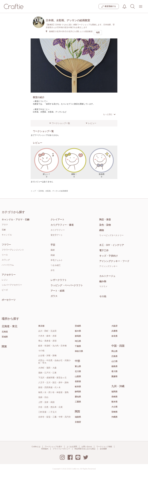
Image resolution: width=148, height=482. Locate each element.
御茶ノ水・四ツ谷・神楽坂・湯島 (53, 392)
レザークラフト (59, 280)
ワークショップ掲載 (104, 447)
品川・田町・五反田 (47, 331)
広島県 (114, 356)
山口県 (114, 361)
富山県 (78, 366)
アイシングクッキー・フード (114, 261)
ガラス (54, 296)
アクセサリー (9, 274)
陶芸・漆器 (105, 219)
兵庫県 (114, 331)
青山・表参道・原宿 (47, 341)
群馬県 (78, 336)
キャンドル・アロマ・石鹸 (15, 219)
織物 (101, 230)
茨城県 (78, 326)
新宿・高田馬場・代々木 (49, 387)
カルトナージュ (107, 276)
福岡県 (114, 391)
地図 (98, 32)
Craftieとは (36, 447)
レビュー (92, 123)
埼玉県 (78, 341)
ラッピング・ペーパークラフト (67, 285)
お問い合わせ (87, 447)
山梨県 (78, 376)
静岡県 (78, 391)
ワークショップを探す (53, 447)
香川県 (114, 371)
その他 (102, 296)
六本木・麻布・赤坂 (47, 336)
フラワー (6, 244)
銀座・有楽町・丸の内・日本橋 (52, 345)
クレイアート (57, 219)
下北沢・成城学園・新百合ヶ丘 (52, 377)
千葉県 (78, 346)
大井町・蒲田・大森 (47, 368)
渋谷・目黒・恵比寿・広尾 (50, 407)
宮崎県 (114, 412)
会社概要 (103, 449)
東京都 (41, 326)
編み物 (102, 281)
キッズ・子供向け (108, 256)
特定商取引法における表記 (85, 449)
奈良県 (114, 336)
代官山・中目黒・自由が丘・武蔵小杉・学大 (54, 361)
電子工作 (104, 250)
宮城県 (5, 337)
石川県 (78, 371)
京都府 (78, 422)
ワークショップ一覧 (61, 123)
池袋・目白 (43, 397)
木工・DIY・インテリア (111, 245)
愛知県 (78, 396)
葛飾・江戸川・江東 (47, 373)
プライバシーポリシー (61, 449)
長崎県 (114, 396)
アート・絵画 (57, 290)
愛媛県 (114, 376)
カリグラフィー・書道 (62, 225)
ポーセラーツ (9, 300)
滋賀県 (78, 417)
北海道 (5, 331)
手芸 (53, 245)
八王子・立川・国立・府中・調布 (53, 382)
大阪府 (114, 326)
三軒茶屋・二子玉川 (47, 412)
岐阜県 (78, 386)
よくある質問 (72, 447)
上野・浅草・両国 (46, 402)
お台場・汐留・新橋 (47, 355)
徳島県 (114, 366)
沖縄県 (114, 417)
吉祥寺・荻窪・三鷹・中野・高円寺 (54, 417)
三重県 (78, 402)
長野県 (78, 381)
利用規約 (44, 449)
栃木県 (78, 331)
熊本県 (114, 402)
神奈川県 (79, 351)
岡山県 (114, 351)
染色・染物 (105, 225)
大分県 (114, 407)
